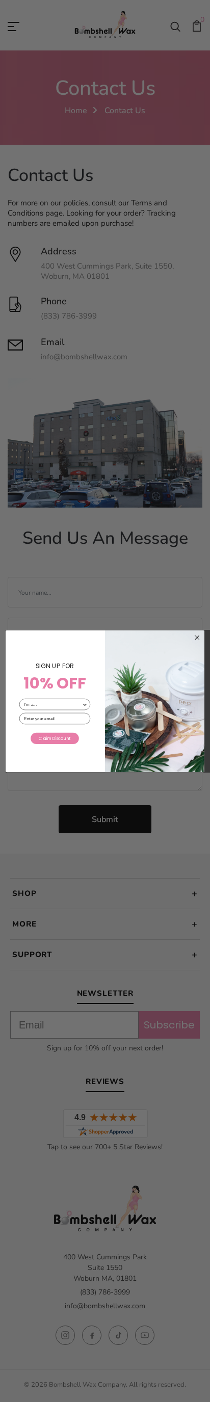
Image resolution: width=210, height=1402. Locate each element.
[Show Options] (85, 704)
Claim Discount (54, 738)
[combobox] (53, 704)
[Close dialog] (197, 637)
